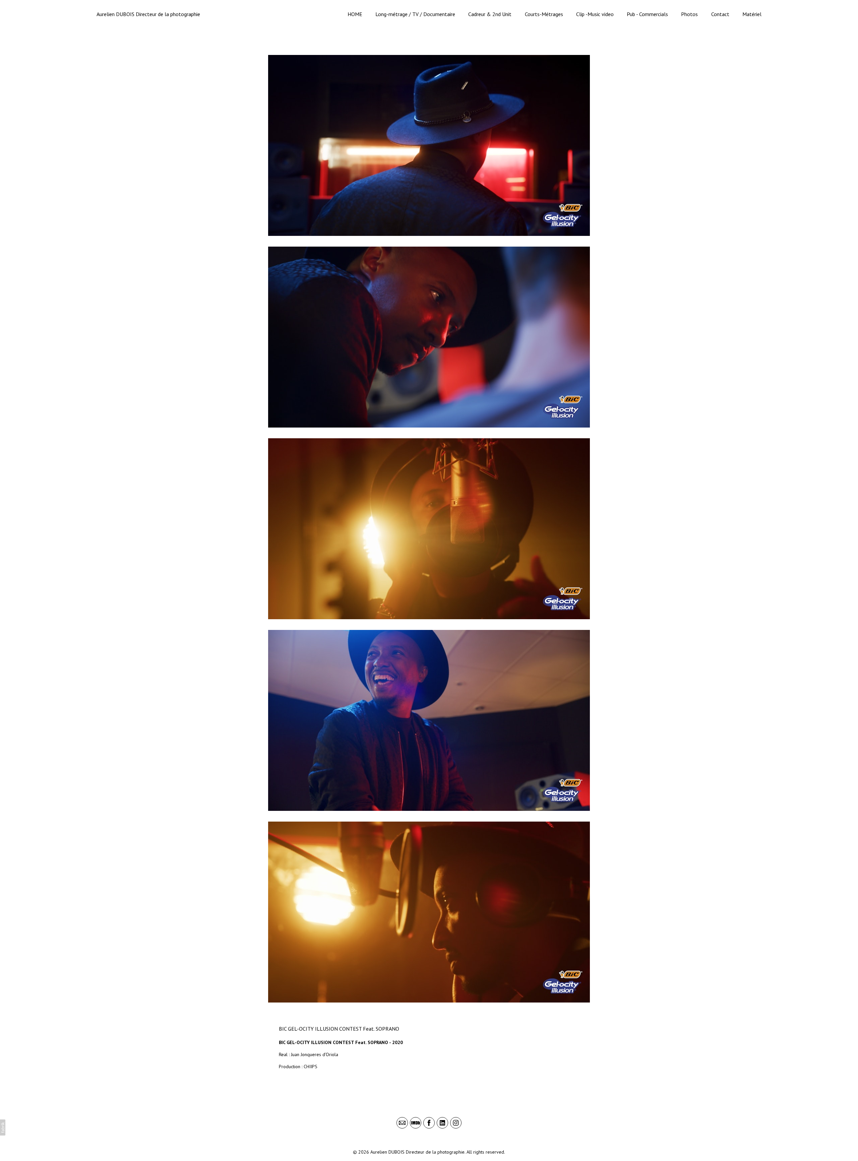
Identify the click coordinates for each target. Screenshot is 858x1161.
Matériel (751, 14)
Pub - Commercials (647, 14)
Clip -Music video (595, 14)
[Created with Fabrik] (2, 1127)
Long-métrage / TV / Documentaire (415, 14)
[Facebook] (429, 1122)
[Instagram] (456, 1122)
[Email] (402, 1122)
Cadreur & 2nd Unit (489, 14)
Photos (689, 14)
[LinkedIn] (442, 1122)
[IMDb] (415, 1122)
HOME (355, 14)
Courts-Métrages (544, 14)
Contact (720, 14)
